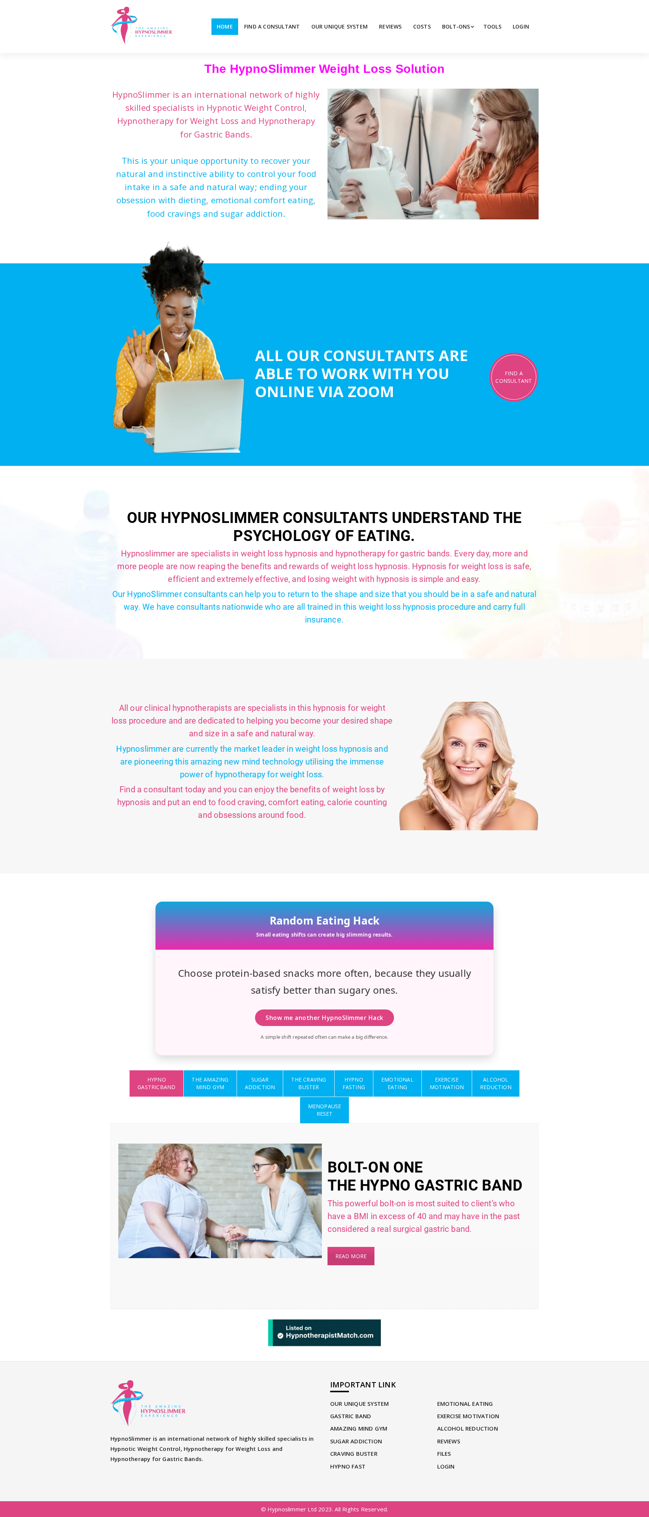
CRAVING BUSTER (353, 1453)
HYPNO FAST (347, 1466)
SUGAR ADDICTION (356, 1441)
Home (225, 26)
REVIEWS (390, 26)
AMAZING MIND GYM (358, 1428)
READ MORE (351, 1256)
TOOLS (492, 26)
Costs (422, 26)
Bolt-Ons (456, 26)
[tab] (156, 1083)
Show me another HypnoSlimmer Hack (324, 1018)
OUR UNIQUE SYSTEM (339, 26)
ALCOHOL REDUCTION (467, 1428)
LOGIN (521, 26)
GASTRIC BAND (350, 1416)
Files (444, 1453)
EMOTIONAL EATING (465, 1403)
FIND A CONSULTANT (272, 26)
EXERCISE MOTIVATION (468, 1416)
